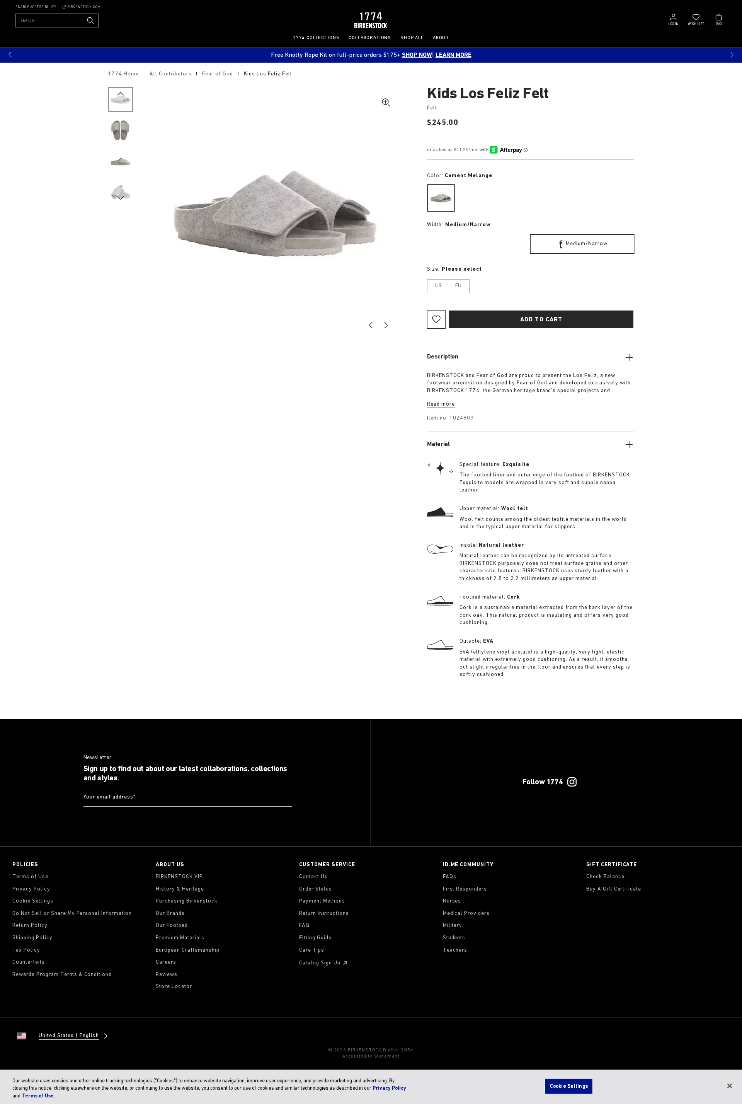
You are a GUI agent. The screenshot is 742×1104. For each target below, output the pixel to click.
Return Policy (30, 925)
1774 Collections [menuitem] (316, 38)
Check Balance (605, 877)
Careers (166, 962)
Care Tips (311, 950)
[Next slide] (386, 325)
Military (453, 925)
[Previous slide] (370, 325)
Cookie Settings (32, 901)
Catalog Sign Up (319, 963)
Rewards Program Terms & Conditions (62, 975)
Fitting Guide (315, 938)
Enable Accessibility (35, 7)
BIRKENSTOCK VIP (179, 877)
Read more (441, 404)
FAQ (304, 925)
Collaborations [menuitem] (370, 38)
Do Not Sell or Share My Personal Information (72, 913)
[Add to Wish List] (436, 319)
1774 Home (124, 74)
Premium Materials (180, 938)
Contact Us (313, 877)
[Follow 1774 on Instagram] (572, 782)
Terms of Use (30, 877)
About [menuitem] (441, 38)
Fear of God (218, 74)
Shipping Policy (32, 938)
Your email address (109, 797)
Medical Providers (466, 913)
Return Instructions (324, 913)
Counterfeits (28, 962)
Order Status (315, 889)
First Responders (465, 889)
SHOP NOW (417, 55)
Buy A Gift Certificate (614, 889)
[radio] (441, 198)
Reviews (166, 975)
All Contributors (171, 74)
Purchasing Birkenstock (187, 901)
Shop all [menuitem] (412, 38)
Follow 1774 (542, 782)
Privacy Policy (31, 889)
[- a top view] (120, 130)
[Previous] (120, 99)
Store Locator (174, 987)
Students (454, 938)
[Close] (729, 1085)
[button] (10, 54)
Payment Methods (322, 901)
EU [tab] (458, 286)
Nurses (452, 901)
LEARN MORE (453, 55)
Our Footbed (172, 925)
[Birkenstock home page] (371, 20)
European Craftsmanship (188, 950)
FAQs (449, 877)
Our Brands (170, 913)
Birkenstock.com (84, 7)
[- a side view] (120, 161)
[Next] (120, 192)
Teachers (455, 950)
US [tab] (438, 286)
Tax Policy (26, 950)
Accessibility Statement (371, 1056)
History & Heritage (180, 889)
